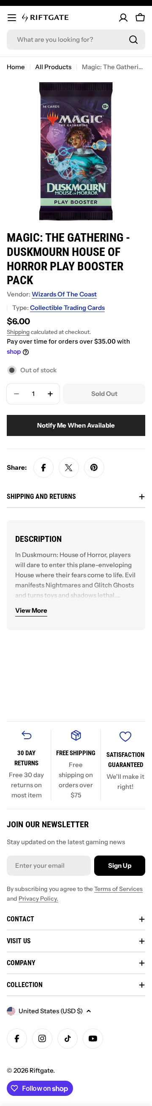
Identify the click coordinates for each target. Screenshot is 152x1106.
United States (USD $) (51, 1011)
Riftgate (41, 1070)
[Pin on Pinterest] (94, 467)
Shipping (18, 331)
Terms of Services (118, 889)
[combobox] (76, 40)
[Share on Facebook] (43, 467)
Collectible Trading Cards (67, 308)
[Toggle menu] (12, 18)
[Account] (123, 18)
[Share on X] (69, 467)
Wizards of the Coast (64, 294)
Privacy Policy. (38, 898)
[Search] (133, 40)
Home (16, 67)
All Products (53, 67)
